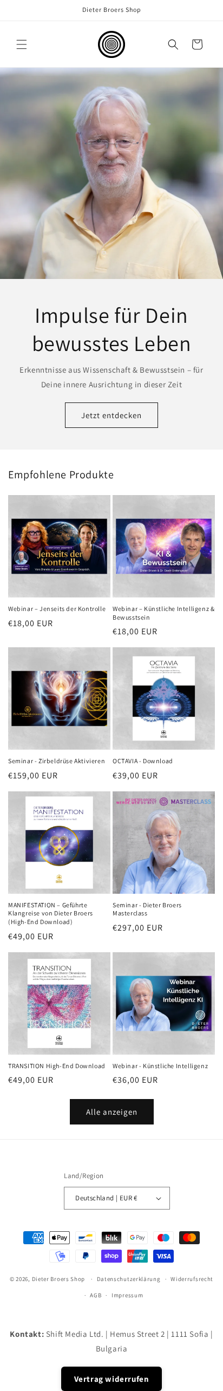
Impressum (127, 1295)
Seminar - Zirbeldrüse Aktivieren (56, 761)
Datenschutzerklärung (129, 1279)
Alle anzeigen (111, 1112)
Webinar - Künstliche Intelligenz (160, 1066)
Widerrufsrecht (191, 1279)
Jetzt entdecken (111, 415)
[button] (22, 44)
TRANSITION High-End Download (57, 1066)
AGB (95, 1295)
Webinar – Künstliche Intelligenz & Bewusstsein (163, 612)
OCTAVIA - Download (143, 761)
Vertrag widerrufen (111, 1379)
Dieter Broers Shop (59, 1279)
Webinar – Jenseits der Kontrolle (57, 608)
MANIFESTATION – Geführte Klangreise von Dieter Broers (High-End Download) (50, 913)
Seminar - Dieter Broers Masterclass (147, 909)
